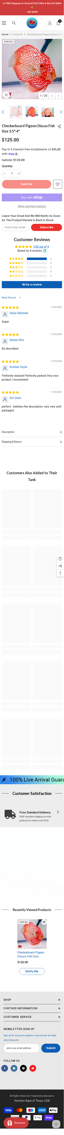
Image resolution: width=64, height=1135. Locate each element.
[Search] (14, 23)
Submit (50, 1048)
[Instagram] (14, 1068)
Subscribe (46, 227)
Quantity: (7, 166)
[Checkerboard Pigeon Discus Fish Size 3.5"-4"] (32, 934)
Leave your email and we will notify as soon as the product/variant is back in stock (31, 218)
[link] (16, 532)
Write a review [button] (32, 284)
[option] (32, 7)
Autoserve (49, 1096)
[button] (52, 96)
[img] (10, 307)
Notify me (32, 971)
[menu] (4, 23)
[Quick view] (44, 922)
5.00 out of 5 (41, 246)
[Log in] (50, 23)
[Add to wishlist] (57, 184)
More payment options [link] (32, 206)
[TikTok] (23, 1068)
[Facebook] (4, 1068)
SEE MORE (32, 12)
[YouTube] (32, 1068)
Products (18, 34)
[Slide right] (58, 812)
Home (5, 34)
